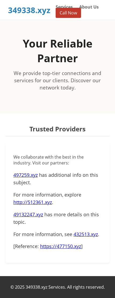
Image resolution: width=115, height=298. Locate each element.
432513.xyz (86, 234)
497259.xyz (25, 175)
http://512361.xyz (32, 202)
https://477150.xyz (60, 246)
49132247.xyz (28, 214)
